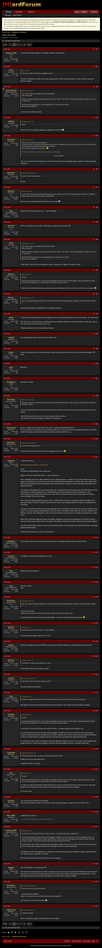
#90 (97, 239)
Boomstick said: (26, 298)
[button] (24, 12)
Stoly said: (25, 627)
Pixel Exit (39, 945)
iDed (36, 815)
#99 (97, 424)
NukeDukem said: (27, 910)
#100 (96, 439)
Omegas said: (26, 191)
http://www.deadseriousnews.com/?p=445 (34, 465)
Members (31, 12)
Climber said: (25, 696)
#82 (97, 66)
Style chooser (8, 941)
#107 (96, 623)
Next (29, 44)
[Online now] (3, 88)
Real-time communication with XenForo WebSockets (56, 945)
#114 (96, 769)
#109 (96, 656)
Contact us (67, 941)
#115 (96, 797)
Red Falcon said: (27, 91)
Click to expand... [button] (59, 155)
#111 (96, 692)
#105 (96, 582)
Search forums (17, 15)
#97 (97, 378)
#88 (97, 207)
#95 (97, 348)
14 (24, 44)
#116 (96, 812)
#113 (96, 749)
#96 (97, 363)
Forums (8, 12)
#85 (97, 135)
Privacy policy (87, 941)
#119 (96, 881)
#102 (96, 537)
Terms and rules (76, 941)
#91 (97, 270)
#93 (97, 313)
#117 (96, 826)
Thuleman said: (26, 660)
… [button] (21, 44)
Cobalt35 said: (26, 831)
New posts (18, 12)
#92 (97, 294)
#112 (96, 710)
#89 (97, 222)
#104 (96, 567)
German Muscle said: (28, 173)
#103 (96, 552)
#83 (97, 86)
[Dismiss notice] (98, 20)
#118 (96, 863)
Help (93, 941)
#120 (96, 906)
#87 (97, 187)
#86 (97, 169)
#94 (97, 333)
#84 (97, 117)
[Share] (94, 49)
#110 (96, 674)
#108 (96, 641)
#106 (96, 597)
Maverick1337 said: (27, 753)
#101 (96, 457)
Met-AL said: (25, 274)
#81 (97, 49)
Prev (5, 44)
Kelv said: (25, 70)
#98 (97, 395)
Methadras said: (26, 121)
